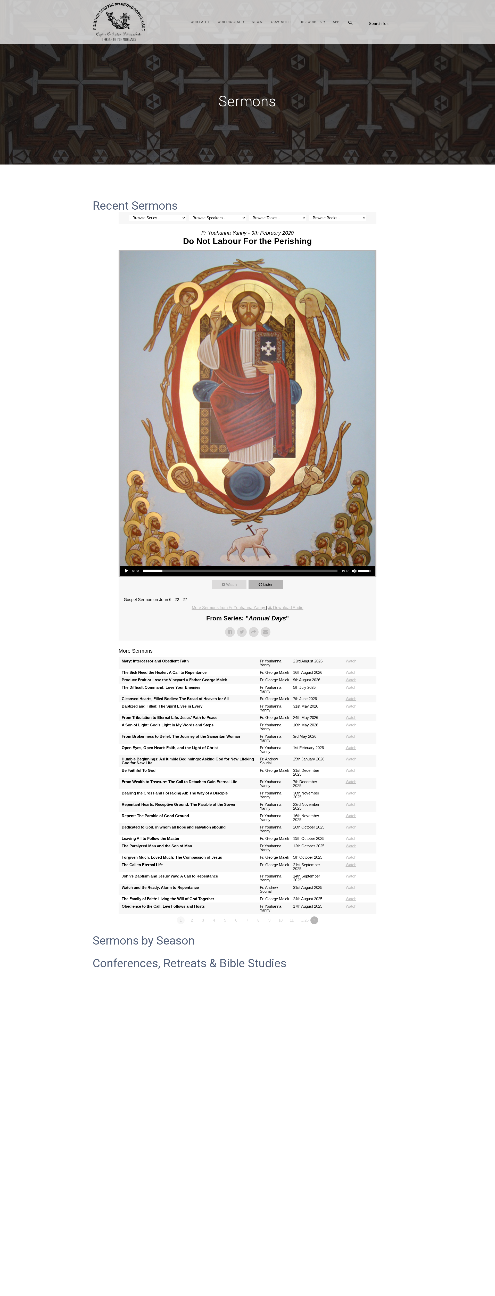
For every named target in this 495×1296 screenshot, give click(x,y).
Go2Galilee (282, 22)
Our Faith (200, 22)
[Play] (126, 570)
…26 (305, 920)
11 (292, 920)
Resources (311, 22)
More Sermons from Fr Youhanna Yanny (229, 607)
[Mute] (354, 570)
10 (280, 920)
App (336, 22)
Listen (268, 584)
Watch (231, 584)
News (257, 22)
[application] (247, 571)
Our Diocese (229, 22)
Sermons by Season (144, 940)
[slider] (240, 571)
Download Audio (288, 607)
